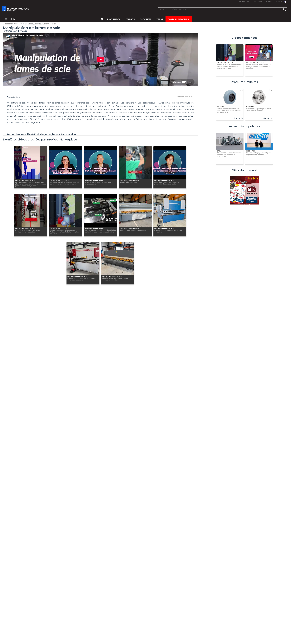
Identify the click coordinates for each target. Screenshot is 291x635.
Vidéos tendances (244, 37)
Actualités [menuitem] (145, 19)
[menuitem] (6, 19)
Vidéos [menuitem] (160, 19)
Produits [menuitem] (130, 19)
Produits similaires (244, 82)
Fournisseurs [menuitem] (113, 19)
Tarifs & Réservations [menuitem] (178, 19)
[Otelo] (244, 190)
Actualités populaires (244, 126)
